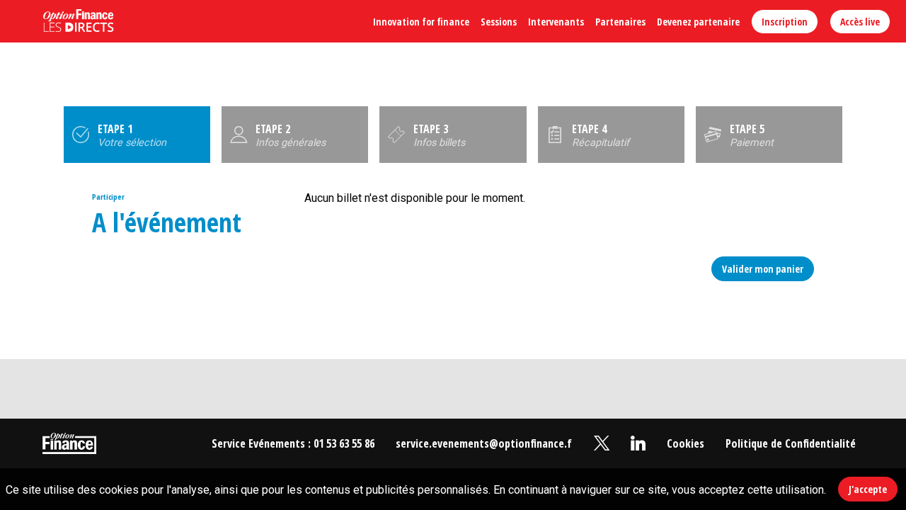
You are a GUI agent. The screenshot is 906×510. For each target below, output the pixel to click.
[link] (421, 21)
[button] (784, 21)
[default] (685, 443)
